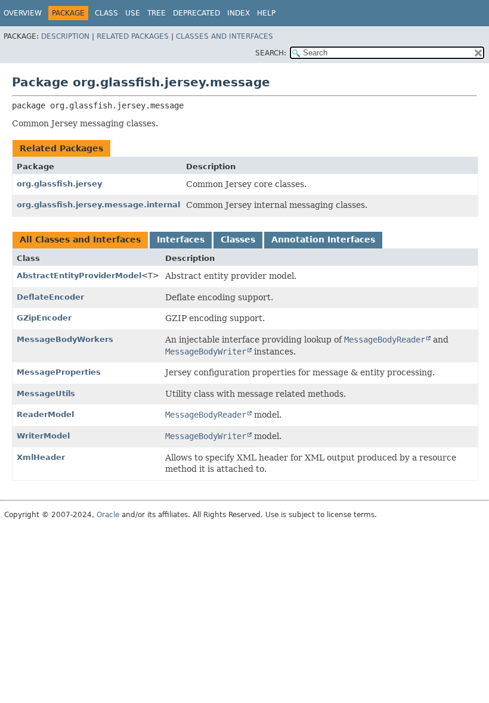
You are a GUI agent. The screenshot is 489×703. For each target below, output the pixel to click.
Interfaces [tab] (181, 239)
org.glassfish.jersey (59, 183)
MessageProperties (59, 372)
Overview (23, 13)
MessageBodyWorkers (65, 339)
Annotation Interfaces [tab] (323, 239)
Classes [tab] (238, 239)
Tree (156, 13)
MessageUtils (46, 393)
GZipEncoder (44, 317)
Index (238, 13)
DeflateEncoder (50, 297)
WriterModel (43, 435)
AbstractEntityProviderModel (79, 275)
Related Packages (133, 36)
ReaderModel (45, 414)
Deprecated (196, 13)
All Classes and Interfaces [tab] (80, 239)
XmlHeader (41, 457)
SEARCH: (270, 53)
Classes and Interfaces (224, 36)
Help (266, 13)
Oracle (108, 515)
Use (132, 13)
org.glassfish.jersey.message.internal (98, 204)
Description (65, 36)
